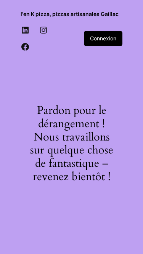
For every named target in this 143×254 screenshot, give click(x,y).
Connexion (103, 38)
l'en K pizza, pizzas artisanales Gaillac (70, 14)
